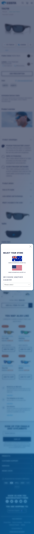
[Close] (30, 246)
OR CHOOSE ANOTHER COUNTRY (13, 278)
